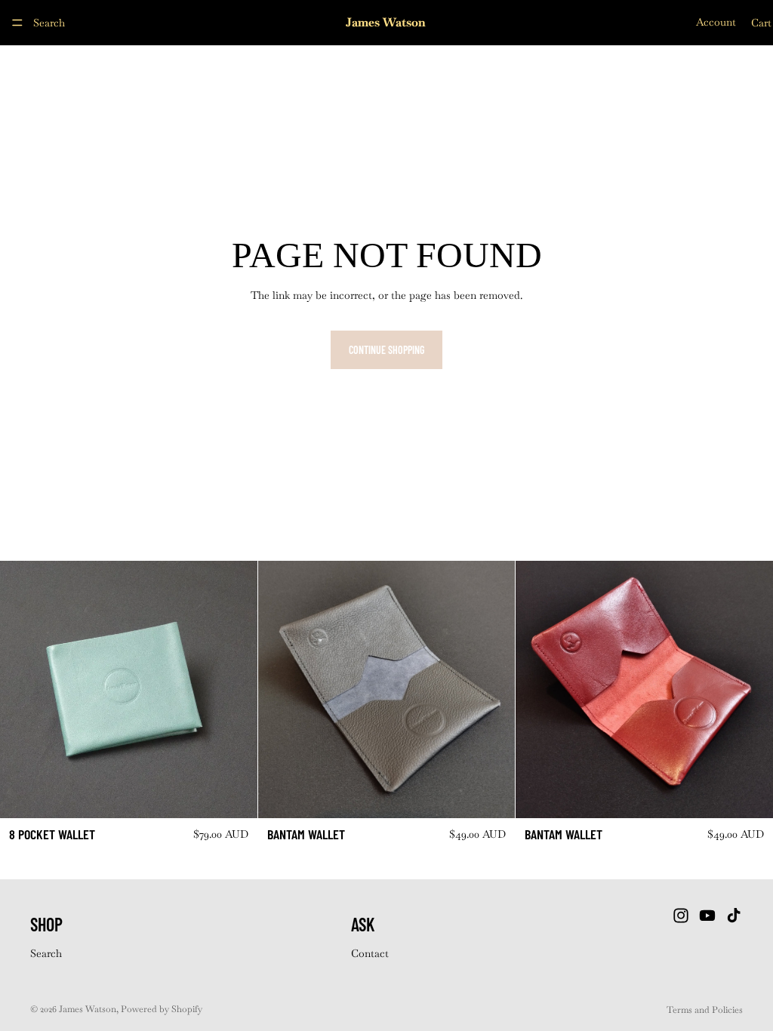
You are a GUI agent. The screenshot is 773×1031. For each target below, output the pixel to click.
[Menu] (17, 22)
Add (247, 794)
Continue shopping (386, 349)
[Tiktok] (734, 915)
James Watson (87, 1009)
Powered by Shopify (161, 1009)
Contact (370, 953)
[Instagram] (681, 915)
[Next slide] (234, 689)
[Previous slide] (22, 689)
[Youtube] (707, 915)
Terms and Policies (705, 1010)
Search (46, 953)
